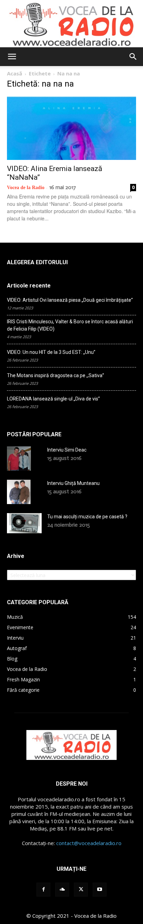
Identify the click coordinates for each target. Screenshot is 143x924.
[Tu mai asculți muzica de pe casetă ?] (24, 523)
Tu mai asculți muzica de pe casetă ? (87, 516)
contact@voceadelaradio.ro (88, 843)
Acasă (14, 73)
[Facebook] (43, 890)
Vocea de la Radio (25, 187)
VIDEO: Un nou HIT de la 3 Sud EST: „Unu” (51, 352)
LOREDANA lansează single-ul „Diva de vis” (53, 399)
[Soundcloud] (62, 890)
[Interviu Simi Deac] (19, 458)
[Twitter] (81, 890)
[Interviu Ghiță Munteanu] (19, 492)
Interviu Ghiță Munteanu (73, 483)
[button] (12, 56)
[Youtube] (100, 890)
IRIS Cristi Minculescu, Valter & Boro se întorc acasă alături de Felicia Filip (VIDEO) (70, 325)
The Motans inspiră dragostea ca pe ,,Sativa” (55, 375)
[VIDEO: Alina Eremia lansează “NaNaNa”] (71, 128)
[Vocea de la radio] (71, 23)
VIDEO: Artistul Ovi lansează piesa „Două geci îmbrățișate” (70, 300)
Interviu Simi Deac (66, 450)
